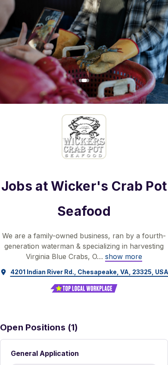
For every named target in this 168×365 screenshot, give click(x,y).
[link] (123, 256)
